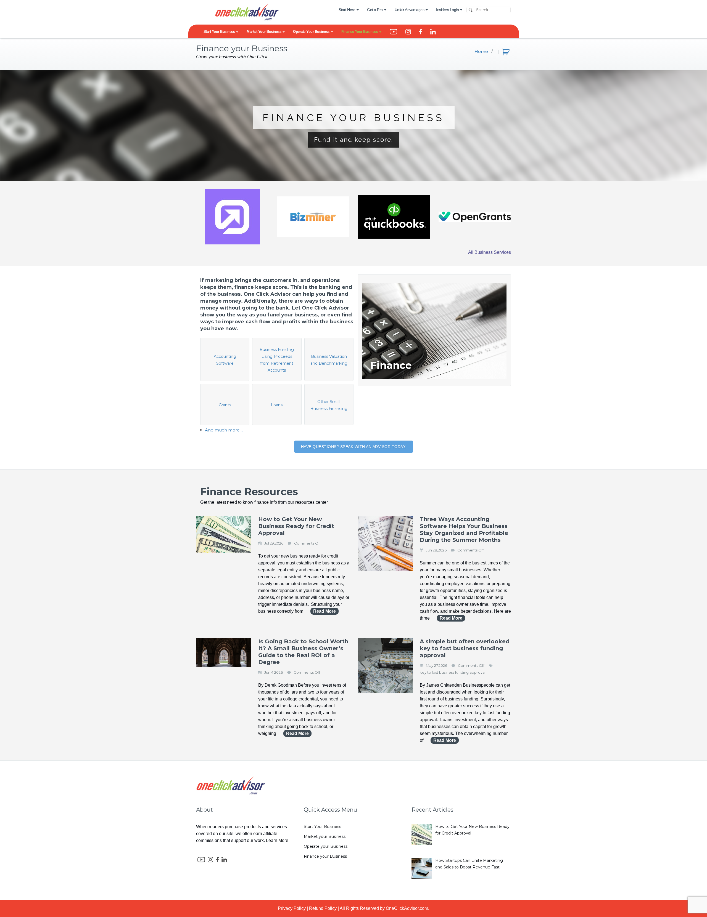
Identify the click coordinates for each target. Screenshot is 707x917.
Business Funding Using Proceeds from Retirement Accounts (277, 360)
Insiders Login (447, 9)
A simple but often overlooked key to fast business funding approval (465, 648)
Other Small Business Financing (328, 405)
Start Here (347, 9)
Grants (225, 404)
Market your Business (324, 836)
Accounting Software (225, 360)
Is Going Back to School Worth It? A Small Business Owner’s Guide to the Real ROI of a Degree (303, 651)
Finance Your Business (359, 32)
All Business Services (489, 252)
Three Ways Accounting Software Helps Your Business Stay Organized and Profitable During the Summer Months (464, 529)
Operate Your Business (311, 32)
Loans (277, 404)
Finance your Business (325, 856)
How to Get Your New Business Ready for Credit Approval (296, 526)
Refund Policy (323, 908)
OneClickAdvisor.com (407, 908)
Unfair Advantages (409, 9)
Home (481, 51)
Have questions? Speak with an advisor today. (353, 446)
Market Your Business (264, 32)
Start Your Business (219, 32)
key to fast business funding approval (453, 672)
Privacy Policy (292, 908)
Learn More (277, 840)
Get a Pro (375, 9)
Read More (324, 611)
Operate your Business (325, 846)
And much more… (224, 430)
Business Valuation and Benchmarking (328, 360)
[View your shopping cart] (506, 51)
